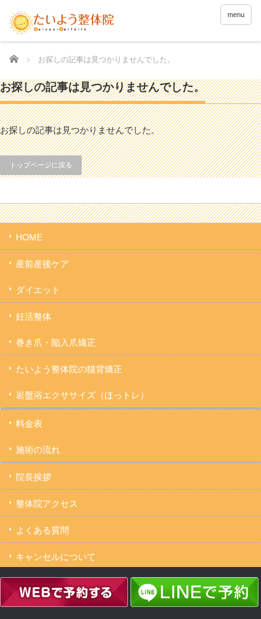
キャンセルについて (56, 557)
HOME (29, 237)
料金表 (29, 424)
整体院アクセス (47, 503)
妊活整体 (33, 316)
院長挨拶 (33, 477)
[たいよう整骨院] (62, 22)
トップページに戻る (41, 165)
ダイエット (38, 290)
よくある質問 (42, 530)
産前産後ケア (42, 264)
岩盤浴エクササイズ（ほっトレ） (82, 395)
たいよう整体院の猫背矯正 (69, 369)
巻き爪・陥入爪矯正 (56, 342)
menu (236, 14)
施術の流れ (38, 450)
